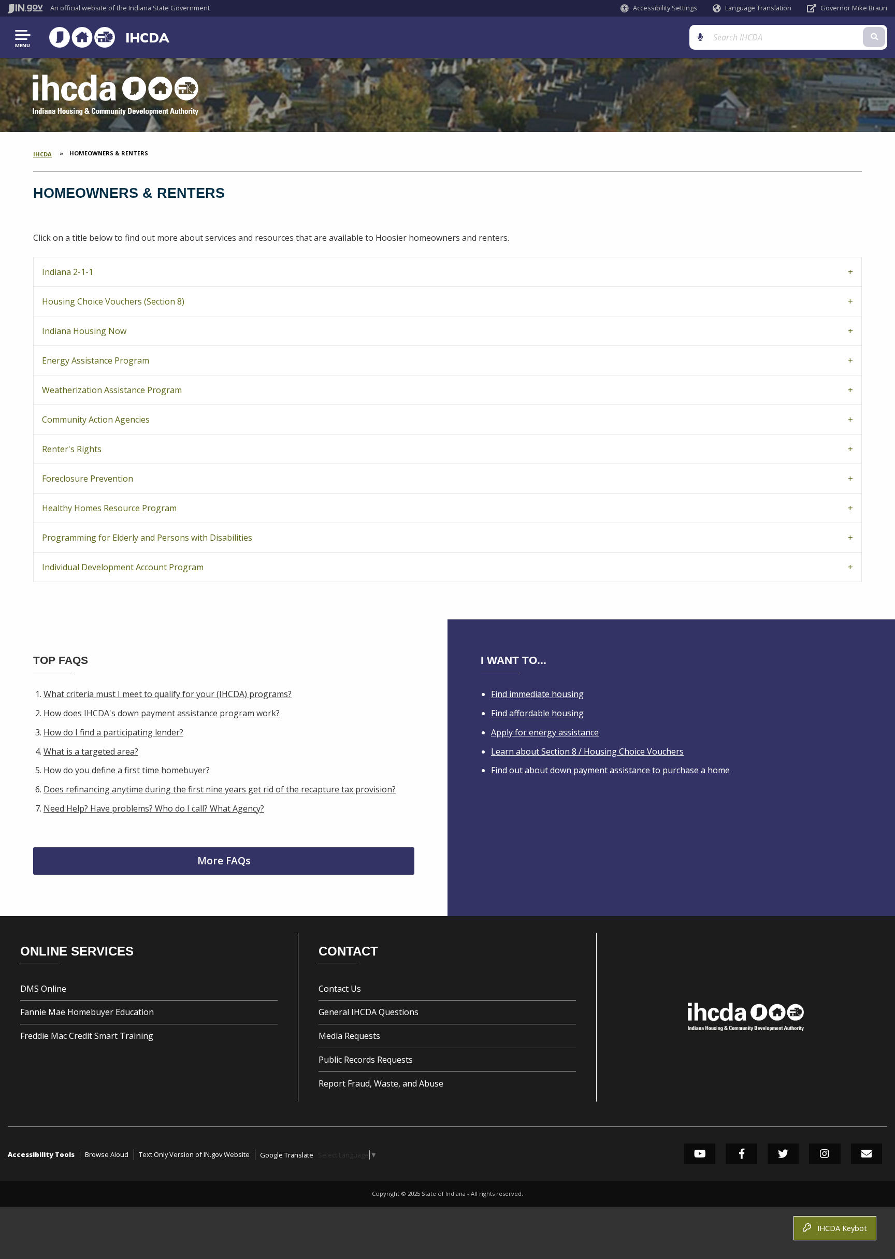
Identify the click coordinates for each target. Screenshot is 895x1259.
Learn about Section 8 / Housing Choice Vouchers (587, 751)
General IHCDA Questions (368, 1012)
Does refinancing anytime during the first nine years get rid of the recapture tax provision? (220, 789)
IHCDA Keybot (840, 1228)
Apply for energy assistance (545, 732)
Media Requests (349, 1035)
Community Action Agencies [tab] (96, 419)
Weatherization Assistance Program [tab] (112, 390)
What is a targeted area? (91, 751)
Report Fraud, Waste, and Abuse (381, 1083)
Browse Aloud (106, 1154)
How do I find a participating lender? (113, 732)
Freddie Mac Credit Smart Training (86, 1035)
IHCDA (147, 37)
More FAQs (224, 860)
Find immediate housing (537, 694)
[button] (658, 8)
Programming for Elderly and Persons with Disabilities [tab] (147, 537)
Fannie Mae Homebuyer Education (87, 1012)
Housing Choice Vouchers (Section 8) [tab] (113, 301)
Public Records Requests (366, 1059)
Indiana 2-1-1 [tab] (67, 272)
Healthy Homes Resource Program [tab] (109, 508)
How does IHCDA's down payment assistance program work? (162, 713)
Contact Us (340, 988)
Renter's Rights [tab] (72, 449)
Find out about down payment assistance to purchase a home (610, 770)
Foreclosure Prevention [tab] (87, 478)
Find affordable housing (537, 713)
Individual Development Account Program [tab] (123, 567)
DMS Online (43, 988)
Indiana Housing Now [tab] (84, 331)
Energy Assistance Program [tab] (95, 360)
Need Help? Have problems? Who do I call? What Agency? (154, 808)
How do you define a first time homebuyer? (127, 770)
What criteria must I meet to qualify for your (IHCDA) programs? (168, 694)
